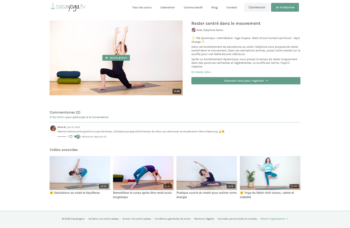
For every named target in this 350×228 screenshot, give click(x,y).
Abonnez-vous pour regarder (244, 80)
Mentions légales (204, 218)
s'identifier (57, 117)
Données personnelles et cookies (237, 218)
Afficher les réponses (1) (94, 136)
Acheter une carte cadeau (104, 218)
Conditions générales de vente (172, 218)
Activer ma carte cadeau (136, 218)
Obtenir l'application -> (274, 218)
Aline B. (62, 127)
